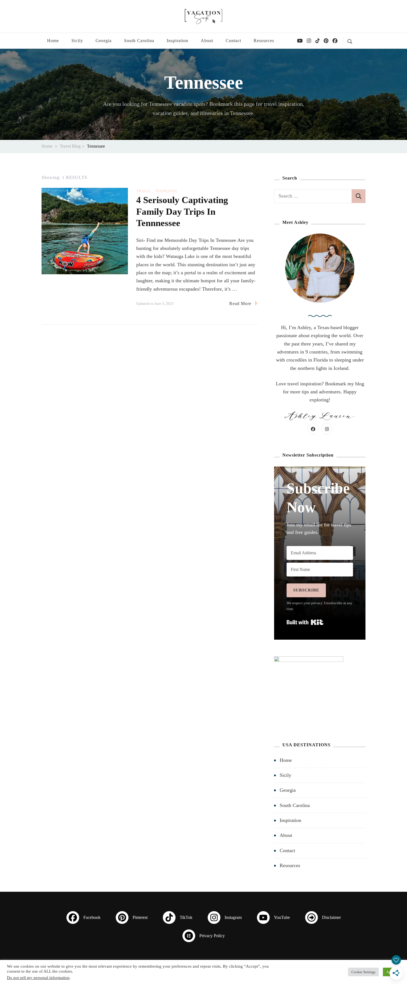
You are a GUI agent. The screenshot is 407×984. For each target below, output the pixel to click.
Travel (143, 191)
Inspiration (177, 40)
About (207, 40)
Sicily (77, 40)
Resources (264, 40)
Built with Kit (305, 622)
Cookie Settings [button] (363, 972)
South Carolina (139, 40)
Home (53, 40)
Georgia (104, 40)
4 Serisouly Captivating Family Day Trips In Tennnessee (182, 211)
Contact (233, 40)
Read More (240, 303)
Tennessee (166, 191)
